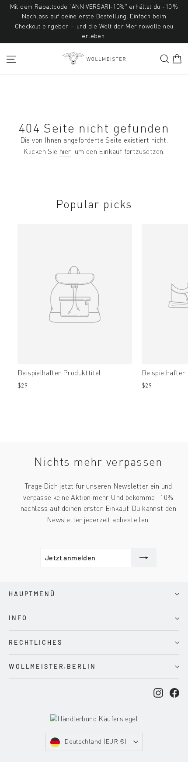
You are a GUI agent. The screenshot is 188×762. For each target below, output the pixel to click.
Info (18, 618)
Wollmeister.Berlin (52, 666)
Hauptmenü (32, 594)
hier (65, 152)
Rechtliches (35, 642)
